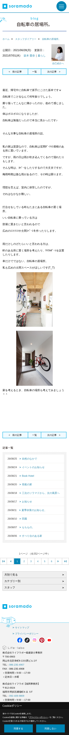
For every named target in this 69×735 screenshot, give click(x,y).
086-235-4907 (16, 664)
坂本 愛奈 (29, 55)
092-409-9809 (16, 695)
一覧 (34, 71)
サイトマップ (22, 627)
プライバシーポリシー (27, 633)
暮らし (42, 55)
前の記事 (17, 71)
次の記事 (52, 71)
